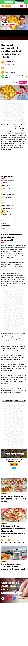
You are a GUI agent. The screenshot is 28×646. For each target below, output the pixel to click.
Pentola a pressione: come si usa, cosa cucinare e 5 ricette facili (13, 566)
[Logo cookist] (6, 6)
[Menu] (21, 6)
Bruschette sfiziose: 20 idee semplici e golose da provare (13, 498)
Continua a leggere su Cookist (13, 401)
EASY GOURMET (4, 42)
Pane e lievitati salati (18, 447)
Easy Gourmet (4, 447)
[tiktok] (2, 598)
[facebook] (14, 598)
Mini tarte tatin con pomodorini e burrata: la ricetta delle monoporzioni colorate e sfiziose (13, 531)
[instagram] (6, 598)
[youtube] (10, 598)
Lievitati (11, 447)
